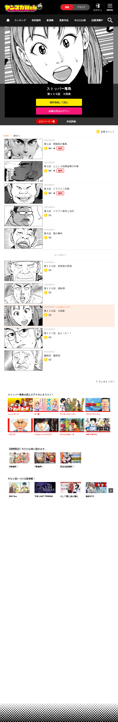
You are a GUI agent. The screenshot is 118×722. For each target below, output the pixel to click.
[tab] (47, 121)
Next (111, 490)
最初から (16, 136)
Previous (7, 490)
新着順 (6, 136)
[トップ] (8, 20)
